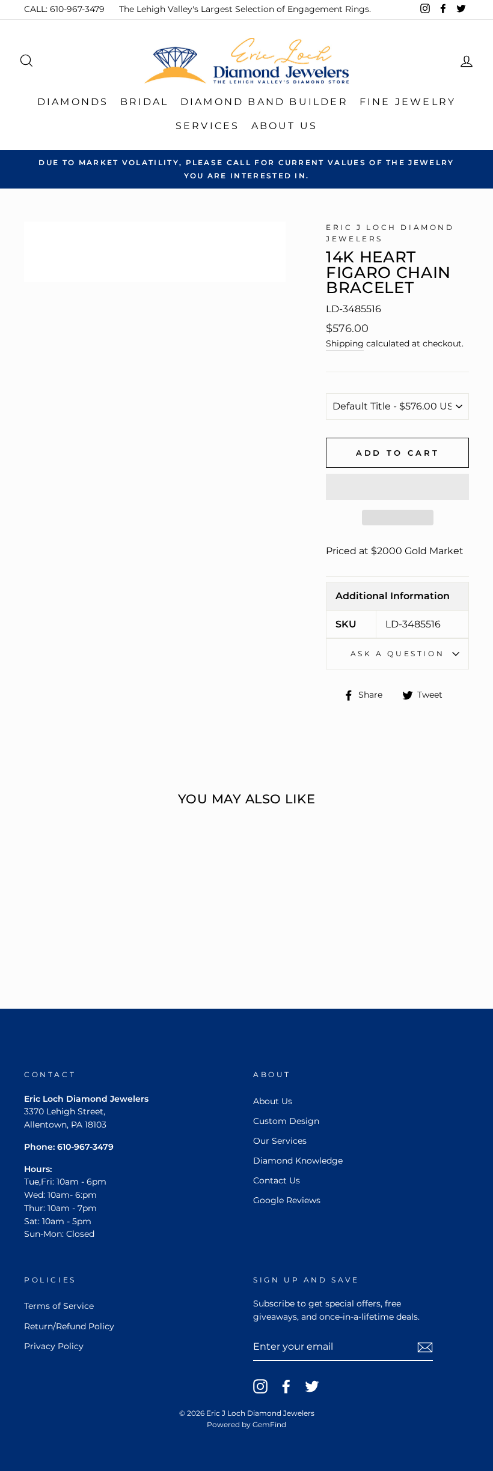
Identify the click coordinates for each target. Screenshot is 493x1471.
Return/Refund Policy (69, 1326)
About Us (284, 125)
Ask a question (397, 653)
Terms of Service (59, 1306)
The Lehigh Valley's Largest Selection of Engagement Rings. (245, 9)
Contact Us (276, 1180)
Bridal (144, 101)
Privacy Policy (54, 1346)
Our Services (280, 1141)
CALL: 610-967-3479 (64, 9)
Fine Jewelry (408, 101)
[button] (397, 487)
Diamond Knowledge (298, 1160)
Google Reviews (286, 1200)
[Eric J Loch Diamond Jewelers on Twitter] (312, 1386)
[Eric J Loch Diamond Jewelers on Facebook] (286, 1386)
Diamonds (73, 101)
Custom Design (286, 1121)
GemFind (269, 1424)
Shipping (345, 343)
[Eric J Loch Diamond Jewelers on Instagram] (260, 1386)
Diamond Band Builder (264, 101)
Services (208, 125)
